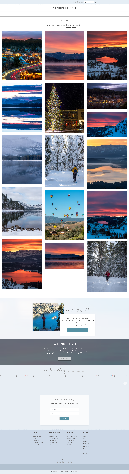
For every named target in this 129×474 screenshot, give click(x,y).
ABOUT (84, 451)
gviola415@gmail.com (71, 27)
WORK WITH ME (86, 446)
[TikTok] (77, 2)
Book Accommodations (54, 438)
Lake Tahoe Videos (53, 444)
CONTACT (85, 453)
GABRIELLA (60, 8)
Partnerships (36, 440)
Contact (35, 438)
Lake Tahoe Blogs (53, 442)
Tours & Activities (53, 436)
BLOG (84, 438)
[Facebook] (66, 462)
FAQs (50, 447)
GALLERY (85, 441)
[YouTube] (75, 2)
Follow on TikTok (37, 444)
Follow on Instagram (38, 442)
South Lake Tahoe (71, 440)
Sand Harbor (70, 444)
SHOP (84, 448)
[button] (96, 2)
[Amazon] (82, 2)
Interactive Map (52, 440)
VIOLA (73, 8)
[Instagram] (73, 2)
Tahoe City (69, 442)
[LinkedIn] (79, 2)
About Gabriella (37, 436)
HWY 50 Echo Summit (72, 436)
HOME (84, 436)
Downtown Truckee (71, 447)
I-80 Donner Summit (71, 438)
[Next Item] (125, 383)
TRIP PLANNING (86, 443)
